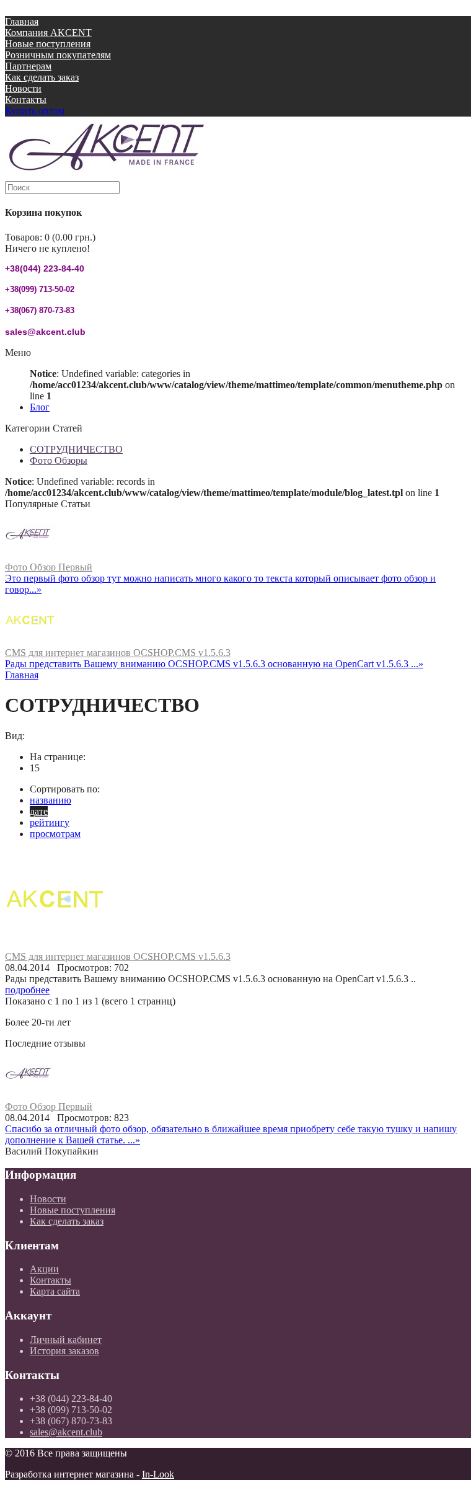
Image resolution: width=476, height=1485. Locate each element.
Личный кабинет (66, 1339)
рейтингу (49, 822)
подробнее (27, 990)
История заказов (64, 1350)
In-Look (158, 1474)
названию (50, 800)
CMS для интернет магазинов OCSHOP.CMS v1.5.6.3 (118, 652)
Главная (21, 21)
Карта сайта (55, 1291)
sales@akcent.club (66, 1432)
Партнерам (28, 66)
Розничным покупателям (58, 55)
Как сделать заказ (42, 77)
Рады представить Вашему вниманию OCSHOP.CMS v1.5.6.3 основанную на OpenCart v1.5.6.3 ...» (214, 663)
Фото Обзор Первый (48, 567)
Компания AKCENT (48, 32)
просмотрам (55, 833)
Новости (23, 88)
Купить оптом (34, 110)
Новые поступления (47, 43)
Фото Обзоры (58, 460)
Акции (44, 1269)
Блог (40, 407)
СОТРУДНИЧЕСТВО (76, 449)
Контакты (25, 99)
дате (39, 811)
